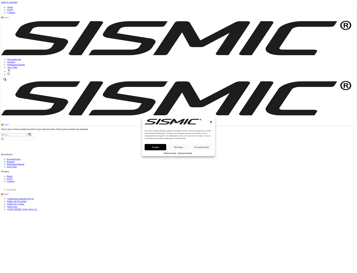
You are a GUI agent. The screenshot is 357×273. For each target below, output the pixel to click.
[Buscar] (29, 134)
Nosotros (11, 62)
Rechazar (178, 147)
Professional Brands (16, 65)
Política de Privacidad (185, 153)
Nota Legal (12, 206)
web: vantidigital (11, 189)
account (9, 70)
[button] (211, 122)
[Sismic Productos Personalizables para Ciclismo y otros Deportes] (176, 54)
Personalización (14, 59)
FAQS (10, 10)
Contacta (11, 12)
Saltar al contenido (9, 2)
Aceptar (155, 147)
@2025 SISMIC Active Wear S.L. (22, 209)
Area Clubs (12, 67)
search (8, 73)
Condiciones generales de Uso (20, 198)
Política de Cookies (170, 153)
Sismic (10, 7)
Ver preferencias (201, 147)
